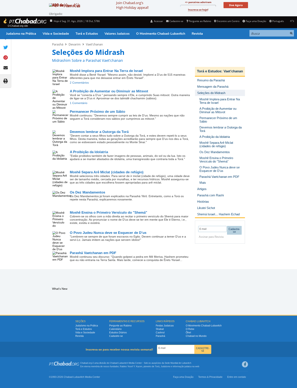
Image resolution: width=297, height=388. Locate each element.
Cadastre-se (116, 336)
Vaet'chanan (94, 44)
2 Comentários (79, 82)
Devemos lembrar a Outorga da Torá (99, 132)
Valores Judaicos (117, 33)
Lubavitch (123, 363)
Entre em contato (236, 377)
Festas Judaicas (165, 325)
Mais (202, 182)
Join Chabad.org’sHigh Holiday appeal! (132, 5)
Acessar (158, 21)
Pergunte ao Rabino (200, 21)
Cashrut (160, 332)
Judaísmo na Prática (21, 33)
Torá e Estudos (87, 33)
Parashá (57, 44)
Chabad (114, 363)
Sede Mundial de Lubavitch (178, 363)
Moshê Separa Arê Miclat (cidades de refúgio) (106, 172)
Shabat (160, 329)
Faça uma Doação (256, 21)
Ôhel (188, 332)
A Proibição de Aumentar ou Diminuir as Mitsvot (109, 91)
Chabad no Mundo (196, 336)
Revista (197, 33)
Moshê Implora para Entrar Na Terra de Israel (106, 71)
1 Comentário (78, 103)
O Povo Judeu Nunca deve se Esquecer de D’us (108, 233)
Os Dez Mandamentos (87, 192)
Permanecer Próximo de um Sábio (97, 112)
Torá (157, 366)
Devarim (75, 44)
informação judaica (182, 366)
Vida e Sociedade (56, 33)
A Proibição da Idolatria (89, 152)
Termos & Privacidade (210, 377)
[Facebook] (245, 364)
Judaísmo (165, 366)
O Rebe (190, 329)
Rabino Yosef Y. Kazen (131, 366)
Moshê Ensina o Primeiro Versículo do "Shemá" (108, 212)
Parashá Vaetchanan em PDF (93, 253)
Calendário (115, 329)
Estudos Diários (118, 332)
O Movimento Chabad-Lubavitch (160, 33)
